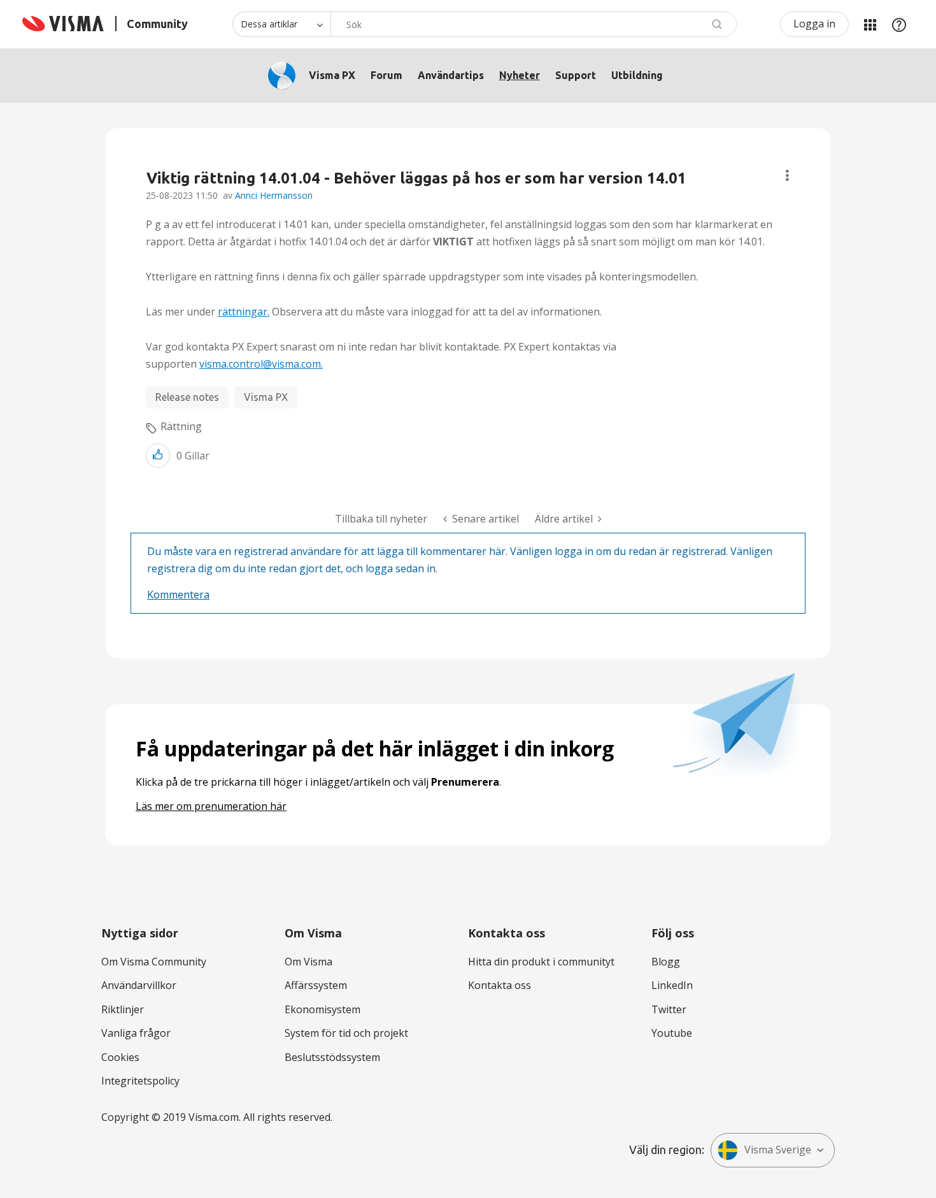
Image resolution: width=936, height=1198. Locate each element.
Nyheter (519, 75)
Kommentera (178, 595)
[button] (158, 455)
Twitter (668, 1009)
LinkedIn (672, 985)
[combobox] (533, 24)
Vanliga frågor (136, 1033)
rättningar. (243, 312)
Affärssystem (316, 985)
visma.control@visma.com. (261, 364)
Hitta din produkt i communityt (541, 962)
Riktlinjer (122, 1009)
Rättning (181, 426)
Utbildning (637, 75)
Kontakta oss (499, 985)
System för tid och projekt (346, 1033)
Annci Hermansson (274, 195)
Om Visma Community (153, 962)
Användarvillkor (138, 985)
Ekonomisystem (322, 1009)
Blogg (665, 962)
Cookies (120, 1057)
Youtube (671, 1033)
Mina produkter (869, 24)
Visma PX (332, 75)
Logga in (814, 24)
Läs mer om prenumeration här (211, 806)
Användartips (451, 75)
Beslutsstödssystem (332, 1057)
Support (575, 75)
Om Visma (308, 962)
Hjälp (899, 24)
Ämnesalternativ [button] (787, 175)
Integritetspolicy (140, 1081)
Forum (386, 75)
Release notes (187, 397)
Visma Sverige (777, 1150)
